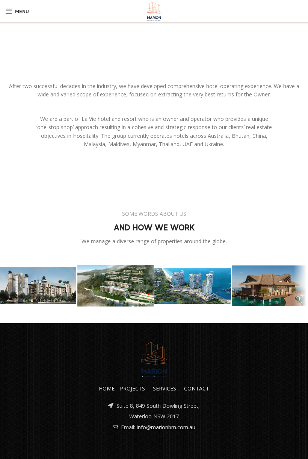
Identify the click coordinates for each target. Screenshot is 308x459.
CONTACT (196, 388)
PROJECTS (132, 388)
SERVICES (164, 388)
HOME (107, 388)
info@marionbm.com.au (166, 427)
